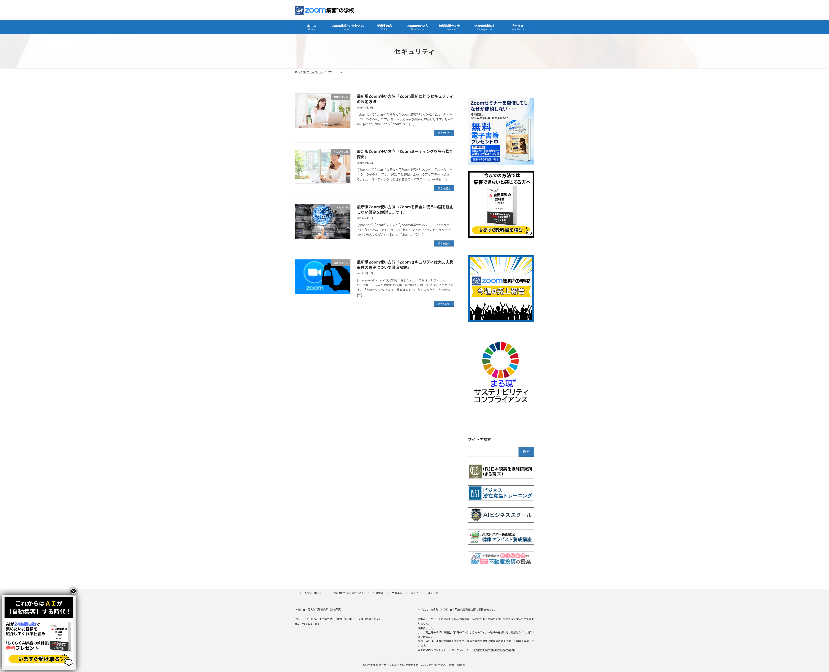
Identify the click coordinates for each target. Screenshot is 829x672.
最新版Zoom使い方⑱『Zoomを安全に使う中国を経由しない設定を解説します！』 (405, 209)
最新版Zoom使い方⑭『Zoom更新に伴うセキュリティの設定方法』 (405, 98)
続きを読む (444, 133)
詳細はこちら (425, 628)
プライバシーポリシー (312, 593)
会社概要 (378, 593)
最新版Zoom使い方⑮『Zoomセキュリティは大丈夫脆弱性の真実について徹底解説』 (405, 264)
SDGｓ (415, 593)
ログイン (432, 593)
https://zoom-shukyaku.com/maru (495, 650)
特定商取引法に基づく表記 (348, 593)
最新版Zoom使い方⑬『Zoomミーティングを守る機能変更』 (405, 153)
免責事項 (397, 593)
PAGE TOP (808, 648)
